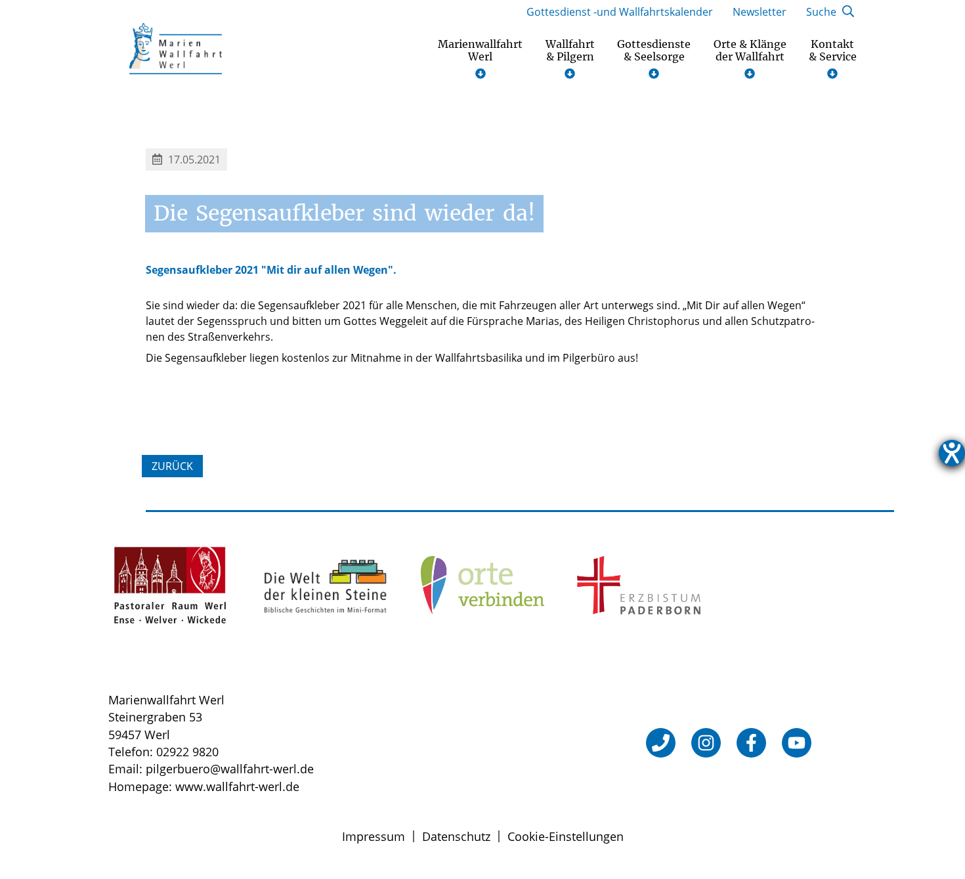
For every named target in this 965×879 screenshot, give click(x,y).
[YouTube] (796, 743)
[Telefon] (661, 743)
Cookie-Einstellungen (565, 836)
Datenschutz (456, 836)
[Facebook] (751, 743)
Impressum (373, 836)
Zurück (172, 466)
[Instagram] (706, 743)
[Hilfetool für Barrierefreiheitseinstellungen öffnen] (952, 453)
